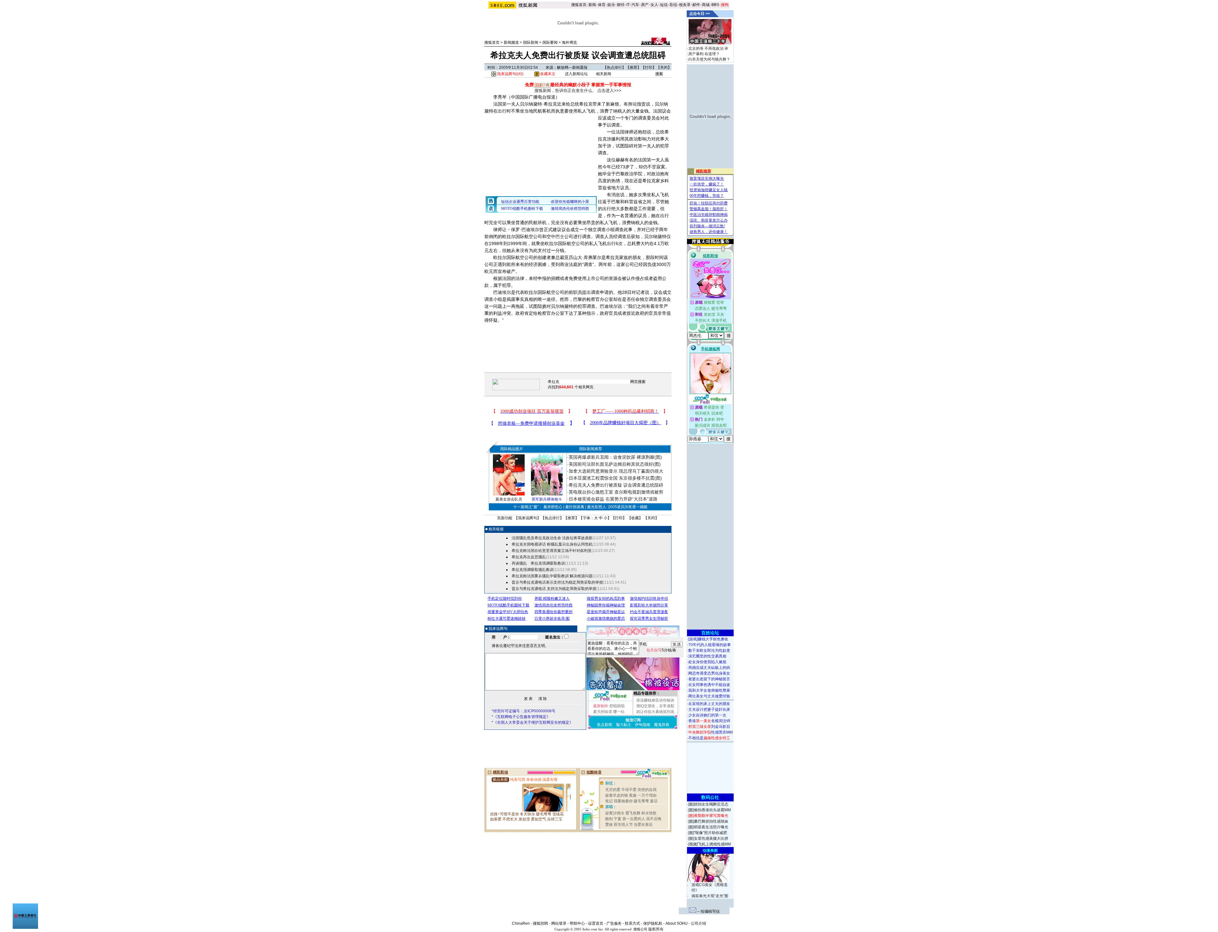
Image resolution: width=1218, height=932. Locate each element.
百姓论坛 (710, 632)
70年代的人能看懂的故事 (709, 645)
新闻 (592, 5)
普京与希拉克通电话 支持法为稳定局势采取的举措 (554, 588)
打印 (648, 67)
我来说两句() (509, 74)
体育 (602, 5)
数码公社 (710, 797)
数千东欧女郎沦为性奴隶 (709, 650)
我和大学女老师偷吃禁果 (709, 690)
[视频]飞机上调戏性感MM (709, 844)
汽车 (635, 5)
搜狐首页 (578, 5)
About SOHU (676, 923)
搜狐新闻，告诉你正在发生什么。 (565, 90)
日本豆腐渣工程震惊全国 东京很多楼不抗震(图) (615, 478)
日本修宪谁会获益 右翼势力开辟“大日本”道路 (613, 499)
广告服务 (614, 923)
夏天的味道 (602, 711)
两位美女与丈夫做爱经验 (709, 696)
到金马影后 (709, 726)
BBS (715, 5)
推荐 (633, 67)
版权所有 (656, 929)
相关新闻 (603, 74)
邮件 (696, 5)
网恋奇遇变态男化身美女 (709, 673)
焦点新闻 (604, 724)
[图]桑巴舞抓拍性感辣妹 (708, 821)
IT (628, 5)
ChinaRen (521, 923)
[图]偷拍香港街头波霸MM (709, 810)
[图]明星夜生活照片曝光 (708, 827)
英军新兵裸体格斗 (547, 499)
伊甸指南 (642, 724)
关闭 (664, 67)
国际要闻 (550, 42)
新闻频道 (511, 42)
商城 (706, 5)
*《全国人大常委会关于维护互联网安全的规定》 (532, 722)
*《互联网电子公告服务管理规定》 (521, 717)
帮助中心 (577, 923)
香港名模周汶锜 (709, 721)
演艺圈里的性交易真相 (707, 656)
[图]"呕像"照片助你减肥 (707, 833)
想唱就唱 (617, 706)
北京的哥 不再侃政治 (706, 48)
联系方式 (632, 923)
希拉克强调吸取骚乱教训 (532, 569)
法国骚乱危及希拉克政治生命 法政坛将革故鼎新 (552, 538)
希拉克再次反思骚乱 (529, 557)
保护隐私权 (652, 923)
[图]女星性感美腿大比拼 (708, 838)
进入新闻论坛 (576, 74)
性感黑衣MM (710, 732)
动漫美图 (710, 850)
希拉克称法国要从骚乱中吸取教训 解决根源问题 (552, 576)
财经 (621, 5)
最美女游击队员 (508, 499)
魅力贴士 (623, 724)
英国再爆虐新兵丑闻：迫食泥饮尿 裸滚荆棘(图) (615, 457)
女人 (654, 5)
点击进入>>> (609, 90)
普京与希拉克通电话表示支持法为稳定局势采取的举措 (557, 582)
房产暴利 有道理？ (704, 54)
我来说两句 (527, 518)
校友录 (685, 5)
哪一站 (619, 711)
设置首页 (595, 923)
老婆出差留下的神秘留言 (709, 679)
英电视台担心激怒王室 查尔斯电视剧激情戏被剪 (616, 492)
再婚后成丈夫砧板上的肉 (709, 667)
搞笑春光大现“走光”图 (709, 896)
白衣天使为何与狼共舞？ (709, 59)
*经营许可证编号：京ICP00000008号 (523, 711)
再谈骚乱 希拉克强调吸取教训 (538, 563)
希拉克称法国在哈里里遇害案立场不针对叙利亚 (552, 550)
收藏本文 (547, 74)
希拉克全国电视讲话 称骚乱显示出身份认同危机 (552, 544)
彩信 (673, 5)
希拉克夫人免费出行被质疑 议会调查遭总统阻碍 (616, 485)
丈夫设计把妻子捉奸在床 (709, 709)
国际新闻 (530, 42)
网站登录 (558, 923)
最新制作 (600, 706)
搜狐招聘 (540, 923)
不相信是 (709, 738)
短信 (664, 5)
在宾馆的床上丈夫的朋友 (709, 704)
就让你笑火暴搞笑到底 (655, 711)
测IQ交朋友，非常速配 (655, 706)
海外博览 (569, 42)
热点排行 (614, 67)
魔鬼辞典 (661, 724)
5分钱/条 (661, 650)
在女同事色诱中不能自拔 (709, 685)
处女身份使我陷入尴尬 (707, 662)
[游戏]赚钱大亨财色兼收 (708, 639)
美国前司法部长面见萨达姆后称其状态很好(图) (615, 464)
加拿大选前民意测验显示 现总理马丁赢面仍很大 (616, 471)
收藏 (635, 518)
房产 (645, 5)
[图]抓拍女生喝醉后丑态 (708, 804)
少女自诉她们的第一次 (707, 715)
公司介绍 (698, 923)
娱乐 (611, 5)
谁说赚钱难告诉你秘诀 (655, 700)
